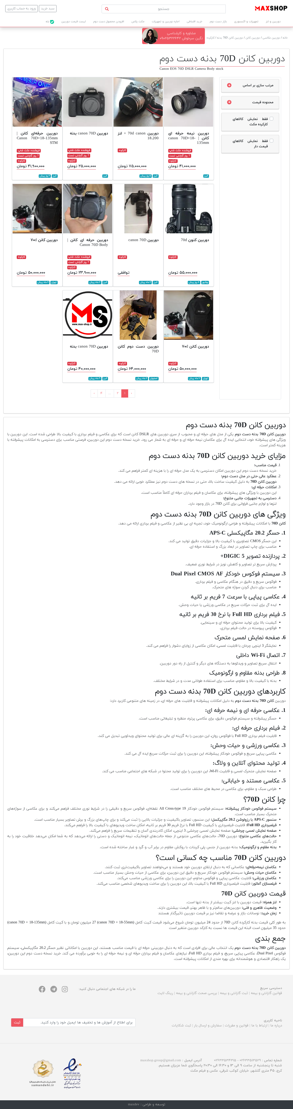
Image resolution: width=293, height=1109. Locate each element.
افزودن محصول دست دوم (108, 21)
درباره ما (276, 1025)
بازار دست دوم (218, 21)
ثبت (17, 1022)
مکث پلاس (137, 21)
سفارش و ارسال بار (208, 1025)
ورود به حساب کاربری (21, 8)
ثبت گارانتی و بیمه (234, 993)
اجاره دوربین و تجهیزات (165, 21)
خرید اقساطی (194, 21)
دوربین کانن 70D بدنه (230, 38)
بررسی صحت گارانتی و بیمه (196, 993)
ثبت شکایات (181, 1025)
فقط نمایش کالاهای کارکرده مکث (250, 122)
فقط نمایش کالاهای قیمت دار (250, 144)
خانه (285, 38)
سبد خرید (47, 8)
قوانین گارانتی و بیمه (266, 993)
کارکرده (210, 38)
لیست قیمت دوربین (73, 21)
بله (48, 21)
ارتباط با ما (259, 1025)
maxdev (133, 1104)
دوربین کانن (253, 38)
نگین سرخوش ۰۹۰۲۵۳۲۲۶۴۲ (181, 38)
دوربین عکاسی (271, 38)
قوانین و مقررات (236, 1025)
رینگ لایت (165, 993)
